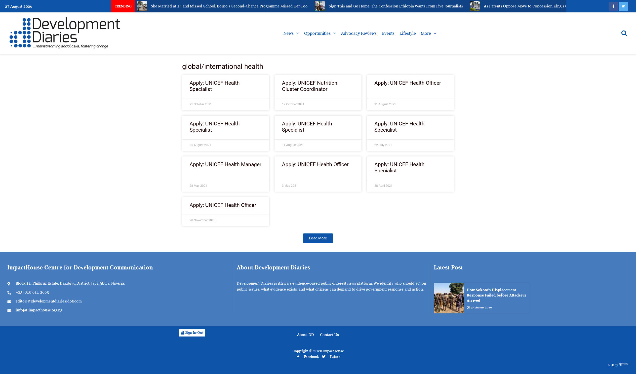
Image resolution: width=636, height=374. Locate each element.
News (288, 33)
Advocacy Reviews (359, 33)
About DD (305, 335)
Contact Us (329, 335)
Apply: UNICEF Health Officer (407, 83)
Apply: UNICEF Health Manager (225, 164)
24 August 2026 (481, 307)
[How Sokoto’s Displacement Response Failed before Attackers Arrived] (449, 298)
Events (388, 33)
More (426, 33)
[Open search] (624, 33)
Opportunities (317, 33)
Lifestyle (407, 33)
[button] (318, 238)
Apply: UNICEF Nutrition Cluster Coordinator (309, 86)
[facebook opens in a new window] (613, 6)
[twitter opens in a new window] (623, 6)
